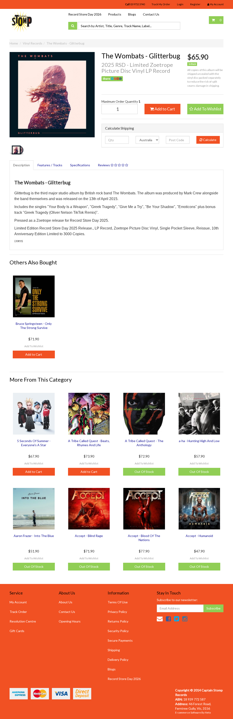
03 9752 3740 (135, 4)
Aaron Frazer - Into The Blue (34, 536)
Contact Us (151, 14)
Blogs (132, 14)
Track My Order (161, 4)
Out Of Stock (144, 472)
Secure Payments (120, 640)
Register (195, 4)
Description (21, 165)
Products (114, 14)
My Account (18, 602)
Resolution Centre (23, 621)
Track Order (18, 612)
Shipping (114, 650)
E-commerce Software (188, 712)
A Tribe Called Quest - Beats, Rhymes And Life (89, 443)
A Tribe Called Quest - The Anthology (144, 443)
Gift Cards (17, 631)
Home (14, 43)
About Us (65, 602)
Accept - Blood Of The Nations (144, 538)
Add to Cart (164, 108)
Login (180, 4)
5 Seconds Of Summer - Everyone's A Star (34, 443)
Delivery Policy (118, 660)
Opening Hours (70, 621)
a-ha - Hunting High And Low (199, 441)
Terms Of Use (118, 602)
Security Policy (118, 631)
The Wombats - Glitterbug (65, 43)
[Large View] (18, 150)
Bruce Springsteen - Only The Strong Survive (34, 326)
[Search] (72, 26)
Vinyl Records (32, 43)
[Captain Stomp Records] (21, 21)
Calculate (209, 140)
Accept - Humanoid (199, 536)
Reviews (104, 165)
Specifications (80, 165)
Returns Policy (118, 621)
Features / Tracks (50, 165)
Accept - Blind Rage (89, 536)
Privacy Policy (117, 612)
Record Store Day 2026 (84, 14)
